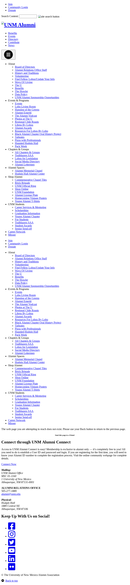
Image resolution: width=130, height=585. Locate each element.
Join (10, 4)
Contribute (13, 42)
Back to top (11, 580)
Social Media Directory (27, 161)
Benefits (12, 33)
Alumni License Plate (26, 195)
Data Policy (21, 94)
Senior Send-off (23, 228)
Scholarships (21, 210)
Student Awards (23, 225)
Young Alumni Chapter (27, 216)
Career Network (16, 231)
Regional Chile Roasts (27, 121)
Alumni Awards (23, 127)
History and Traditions (27, 73)
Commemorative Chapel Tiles (31, 179)
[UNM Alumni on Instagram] (11, 536)
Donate (12, 10)
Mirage (12, 234)
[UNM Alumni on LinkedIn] (11, 560)
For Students (21, 219)
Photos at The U (23, 118)
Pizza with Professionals (28, 140)
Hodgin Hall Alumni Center (30, 173)
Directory (13, 39)
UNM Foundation (24, 192)
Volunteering (22, 76)
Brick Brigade (22, 182)
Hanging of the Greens (27, 109)
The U (18, 85)
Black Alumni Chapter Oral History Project (38, 134)
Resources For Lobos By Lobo (31, 131)
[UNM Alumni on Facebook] (11, 528)
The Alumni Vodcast (26, 115)
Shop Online (21, 189)
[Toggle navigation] (8, 55)
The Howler (21, 91)
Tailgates (19, 137)
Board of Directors (25, 66)
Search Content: (10, 16)
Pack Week (21, 146)
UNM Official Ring (25, 185)
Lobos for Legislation (26, 158)
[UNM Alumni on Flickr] (11, 568)
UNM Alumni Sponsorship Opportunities (37, 97)
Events (11, 36)
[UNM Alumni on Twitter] (11, 544)
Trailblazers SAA (24, 155)
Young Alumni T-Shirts (27, 201)
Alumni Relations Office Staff (31, 70)
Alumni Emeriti (23, 112)
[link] (65, 434)
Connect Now (8, 464)
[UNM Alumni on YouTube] (11, 552)
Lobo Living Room (25, 106)
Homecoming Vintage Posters (31, 198)
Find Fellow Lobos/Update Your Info (35, 79)
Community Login (18, 7)
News (11, 45)
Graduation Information (27, 213)
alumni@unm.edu (10, 494)
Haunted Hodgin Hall (26, 143)
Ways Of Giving (23, 82)
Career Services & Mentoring (30, 207)
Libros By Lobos (24, 124)
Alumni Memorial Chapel (28, 170)
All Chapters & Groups (27, 152)
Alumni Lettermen (25, 164)
